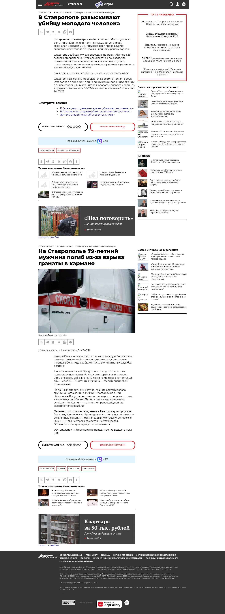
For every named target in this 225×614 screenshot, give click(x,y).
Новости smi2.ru (48, 237)
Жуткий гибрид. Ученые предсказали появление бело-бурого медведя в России (168, 144)
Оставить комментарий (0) (112, 127)
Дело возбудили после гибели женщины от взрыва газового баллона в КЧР (114, 502)
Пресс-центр (92, 555)
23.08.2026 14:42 (45, 246)
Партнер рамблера (86, 602)
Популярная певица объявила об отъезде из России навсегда (165, 161)
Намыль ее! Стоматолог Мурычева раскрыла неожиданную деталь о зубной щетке (167, 134)
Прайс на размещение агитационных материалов (117, 558)
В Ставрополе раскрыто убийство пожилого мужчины (95, 111)
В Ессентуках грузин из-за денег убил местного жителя (96, 108)
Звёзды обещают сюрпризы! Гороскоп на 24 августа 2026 (162, 35)
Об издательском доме (71, 555)
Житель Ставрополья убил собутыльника (86, 114)
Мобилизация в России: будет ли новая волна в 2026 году (166, 171)
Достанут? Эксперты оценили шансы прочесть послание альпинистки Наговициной (168, 286)
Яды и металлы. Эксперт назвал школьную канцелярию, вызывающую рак (166, 113)
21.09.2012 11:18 (44, 12)
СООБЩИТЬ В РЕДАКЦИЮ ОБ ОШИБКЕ (76, 561)
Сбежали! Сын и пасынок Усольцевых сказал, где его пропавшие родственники (169, 276)
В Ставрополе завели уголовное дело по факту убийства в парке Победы (67, 194)
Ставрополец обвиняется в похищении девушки (113, 173)
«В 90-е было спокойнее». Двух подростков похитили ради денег (167, 122)
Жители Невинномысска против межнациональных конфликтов (67, 173)
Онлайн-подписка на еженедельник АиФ (156, 555)
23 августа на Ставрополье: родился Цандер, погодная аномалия (162, 23)
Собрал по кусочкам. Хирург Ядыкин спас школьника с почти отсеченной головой (168, 296)
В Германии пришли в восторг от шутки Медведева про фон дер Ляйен (168, 201)
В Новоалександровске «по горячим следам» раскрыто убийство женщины (65, 184)
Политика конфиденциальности (162, 558)
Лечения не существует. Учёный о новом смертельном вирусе (167, 102)
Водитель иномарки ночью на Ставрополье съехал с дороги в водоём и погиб (162, 47)
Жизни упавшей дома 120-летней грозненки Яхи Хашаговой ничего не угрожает (162, 72)
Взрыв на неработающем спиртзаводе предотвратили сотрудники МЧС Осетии (65, 493)
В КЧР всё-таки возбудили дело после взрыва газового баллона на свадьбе (67, 502)
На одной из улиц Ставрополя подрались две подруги (114, 183)
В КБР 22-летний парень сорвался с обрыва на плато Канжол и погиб (162, 59)
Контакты (85, 558)
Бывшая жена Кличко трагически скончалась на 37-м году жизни (166, 191)
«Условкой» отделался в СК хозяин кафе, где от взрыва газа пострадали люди (115, 493)
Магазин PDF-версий (123, 555)
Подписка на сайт (68, 558)
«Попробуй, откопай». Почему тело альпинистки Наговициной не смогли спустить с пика (168, 266)
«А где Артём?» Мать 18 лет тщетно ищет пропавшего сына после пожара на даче (167, 256)
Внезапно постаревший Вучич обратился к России (164, 211)
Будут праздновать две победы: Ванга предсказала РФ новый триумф (165, 182)
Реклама (105, 555)
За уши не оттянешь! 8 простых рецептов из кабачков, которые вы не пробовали (168, 307)
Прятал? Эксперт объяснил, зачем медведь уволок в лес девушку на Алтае (167, 93)
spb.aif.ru (63, 335)
